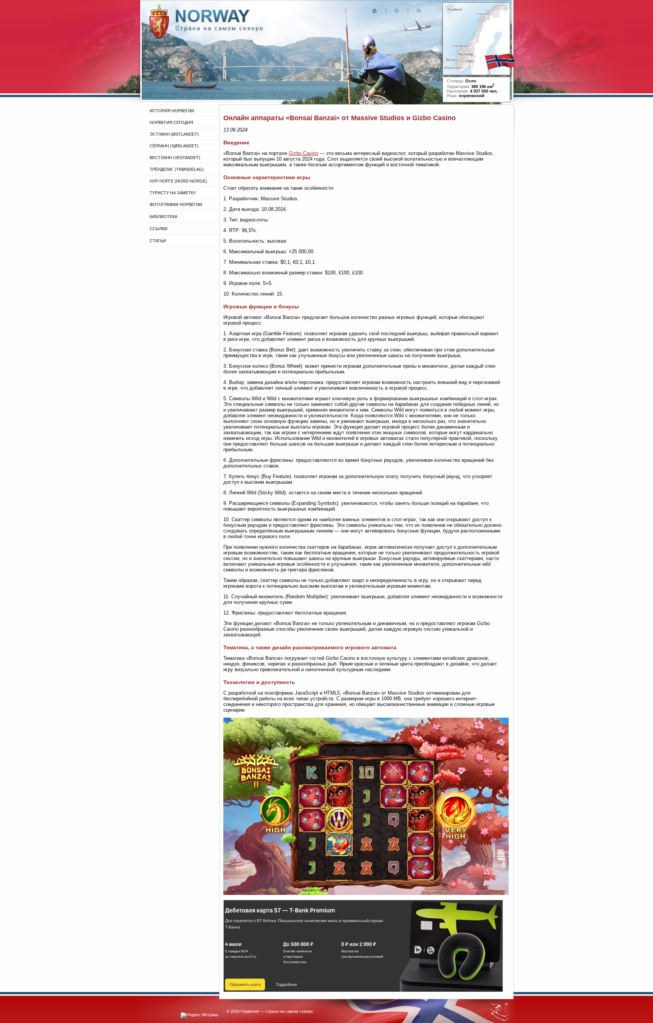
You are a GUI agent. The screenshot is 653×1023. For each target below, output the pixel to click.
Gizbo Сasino (303, 153)
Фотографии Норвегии (176, 204)
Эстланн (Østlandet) (174, 134)
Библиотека (163, 216)
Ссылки (158, 228)
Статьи (158, 240)
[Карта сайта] (396, 12)
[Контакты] (419, 12)
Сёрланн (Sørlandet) (174, 146)
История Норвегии (172, 110)
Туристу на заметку (173, 192)
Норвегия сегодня (171, 122)
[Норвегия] (219, 30)
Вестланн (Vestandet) (175, 157)
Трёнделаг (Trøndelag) (177, 169)
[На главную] (375, 12)
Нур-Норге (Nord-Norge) (178, 181)
